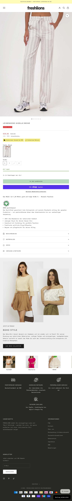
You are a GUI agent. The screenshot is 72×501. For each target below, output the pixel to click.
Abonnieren (10, 471)
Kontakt (50, 426)
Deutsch (35, 484)
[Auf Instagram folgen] (4, 478)
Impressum (51, 441)
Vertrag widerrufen (62, 497)
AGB (49, 445)
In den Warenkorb (35, 181)
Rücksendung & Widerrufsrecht (58, 432)
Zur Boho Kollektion (13, 346)
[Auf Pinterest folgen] (9, 478)
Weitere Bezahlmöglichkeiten (36, 191)
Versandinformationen (55, 435)
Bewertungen (52, 448)
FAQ (49, 423)
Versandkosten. (15, 136)
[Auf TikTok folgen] (14, 478)
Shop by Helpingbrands (43, 488)
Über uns (51, 429)
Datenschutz (52, 438)
